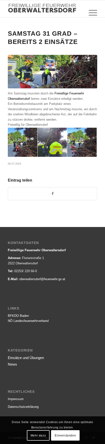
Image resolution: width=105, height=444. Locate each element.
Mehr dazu (38, 435)
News (12, 364)
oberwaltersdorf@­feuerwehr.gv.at (42, 279)
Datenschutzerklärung (23, 407)
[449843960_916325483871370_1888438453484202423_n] (52, 72)
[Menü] (90, 13)
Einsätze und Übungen (26, 358)
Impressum (16, 399)
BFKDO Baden (18, 316)
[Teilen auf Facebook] (52, 193)
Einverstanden (65, 435)
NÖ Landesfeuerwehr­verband (28, 321)
